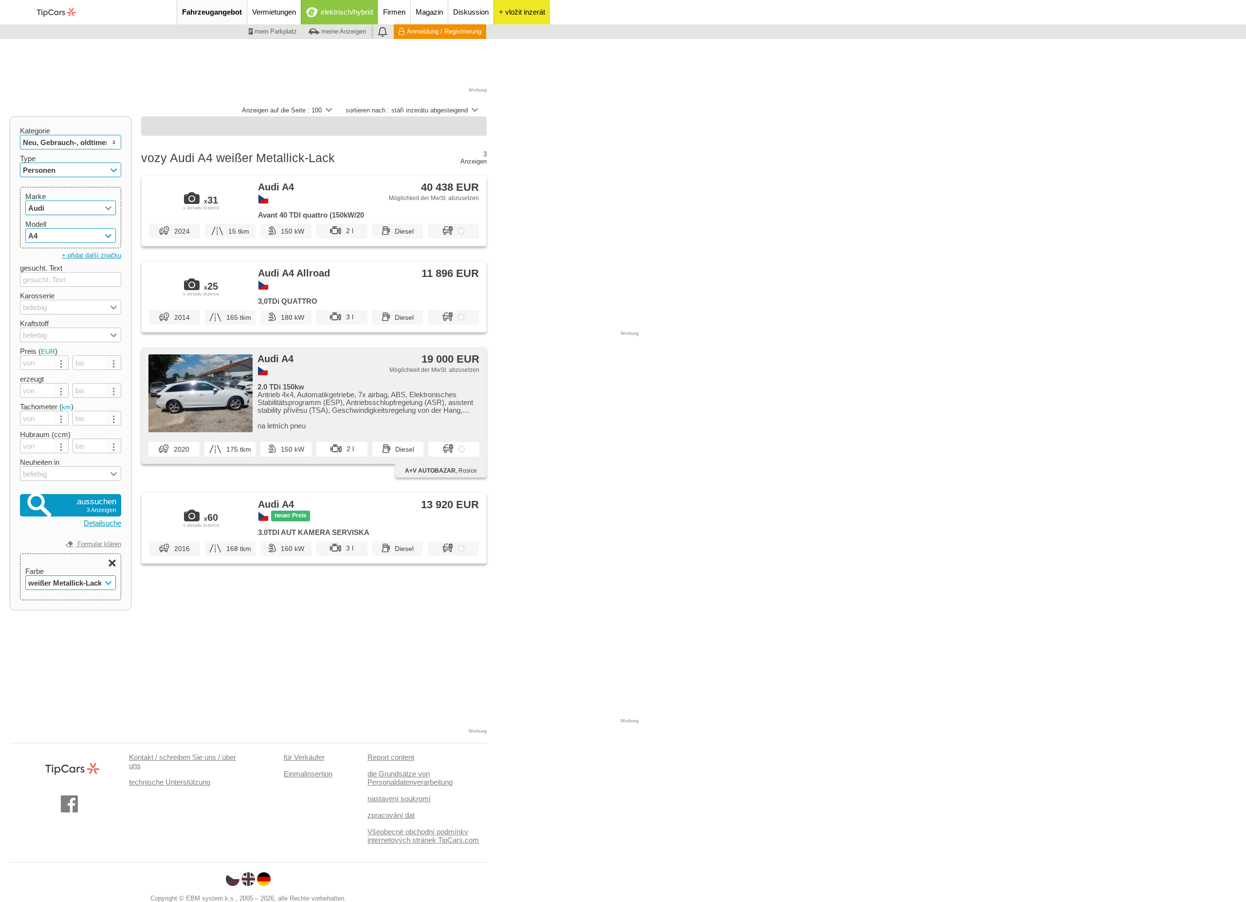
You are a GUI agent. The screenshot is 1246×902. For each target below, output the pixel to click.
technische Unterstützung (169, 782)
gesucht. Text (41, 268)
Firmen (394, 12)
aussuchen (96, 505)
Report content (390, 757)
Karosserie (37, 296)
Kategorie (35, 131)
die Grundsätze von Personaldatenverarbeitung (410, 778)
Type (28, 158)
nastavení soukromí (399, 798)
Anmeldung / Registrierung (444, 31)
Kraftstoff (34, 323)
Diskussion (471, 12)
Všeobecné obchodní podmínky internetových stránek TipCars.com (423, 836)
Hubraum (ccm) (45, 434)
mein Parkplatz (275, 31)
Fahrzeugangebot (212, 12)
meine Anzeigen (342, 31)
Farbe (34, 571)
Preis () (38, 351)
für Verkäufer (304, 757)
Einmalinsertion (308, 774)
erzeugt (32, 379)
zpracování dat (391, 815)
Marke (35, 196)
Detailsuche (102, 523)
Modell (35, 224)
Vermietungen (274, 12)
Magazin (429, 12)
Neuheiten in (39, 462)
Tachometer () (46, 407)
